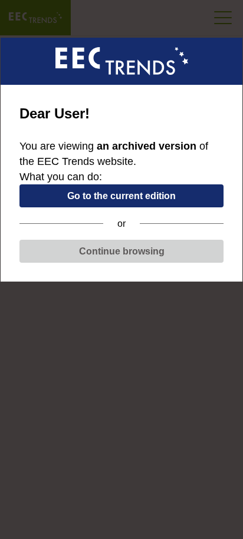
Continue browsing (122, 251)
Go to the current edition (121, 196)
